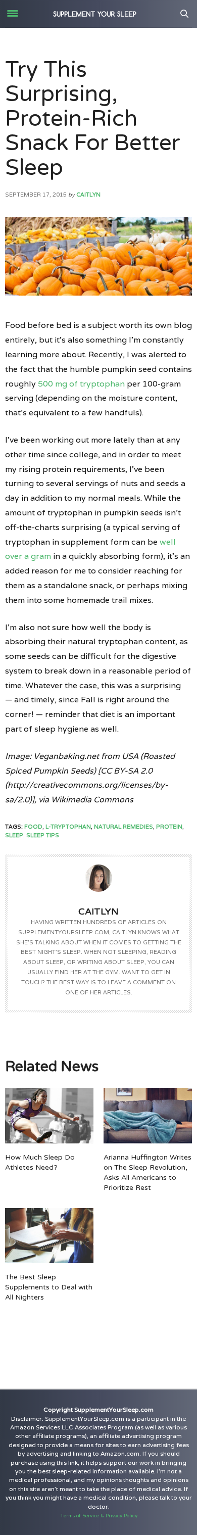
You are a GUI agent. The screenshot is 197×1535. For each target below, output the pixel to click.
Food (33, 826)
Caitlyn (88, 194)
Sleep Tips (42, 835)
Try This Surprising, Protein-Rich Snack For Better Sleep (92, 119)
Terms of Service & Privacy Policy (98, 1515)
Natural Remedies (123, 826)
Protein (169, 826)
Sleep (14, 835)
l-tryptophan (68, 826)
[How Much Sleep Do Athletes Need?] (49, 1115)
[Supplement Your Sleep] (95, 14)
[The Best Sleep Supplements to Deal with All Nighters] (49, 1235)
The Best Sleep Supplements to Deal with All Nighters (48, 1287)
